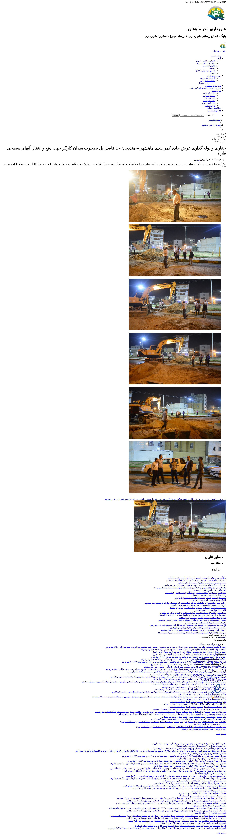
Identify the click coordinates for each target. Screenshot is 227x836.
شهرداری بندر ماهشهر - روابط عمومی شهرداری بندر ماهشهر (131, 499)
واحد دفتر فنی (209, 93)
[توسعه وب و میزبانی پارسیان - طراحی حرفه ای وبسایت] (219, 707)
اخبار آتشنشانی (214, 110)
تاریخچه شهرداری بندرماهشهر (208, 661)
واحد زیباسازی (209, 95)
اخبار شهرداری (219, 499)
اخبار (218, 58)
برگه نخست (215, 56)
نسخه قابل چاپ (219, 139)
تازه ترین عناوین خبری (205, 61)
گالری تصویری (209, 66)
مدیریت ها (216, 90)
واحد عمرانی (210, 98)
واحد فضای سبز (208, 103)
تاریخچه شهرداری (207, 78)
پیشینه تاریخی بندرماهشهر (209, 658)
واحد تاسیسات (209, 100)
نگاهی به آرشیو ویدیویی (211, 680)
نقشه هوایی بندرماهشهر (210, 666)
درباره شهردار (204, 83)
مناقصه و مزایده (214, 108)
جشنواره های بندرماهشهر (210, 678)
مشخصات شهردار (207, 81)
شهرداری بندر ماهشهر (211, 125)
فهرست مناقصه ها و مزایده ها (208, 675)
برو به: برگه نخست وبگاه (210, 644)
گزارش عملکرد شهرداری (169, 499)
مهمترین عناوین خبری (206, 63)
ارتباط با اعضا (215, 647)
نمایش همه (221, 733)
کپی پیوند (198, 160)
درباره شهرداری (214, 76)
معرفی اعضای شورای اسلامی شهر (205, 88)
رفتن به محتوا (220, 51)
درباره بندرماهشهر (213, 86)
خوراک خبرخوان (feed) (205, 71)
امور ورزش (210, 105)
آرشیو (212, 73)
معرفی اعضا (215, 649)
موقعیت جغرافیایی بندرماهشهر (207, 663)
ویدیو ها (212, 68)
